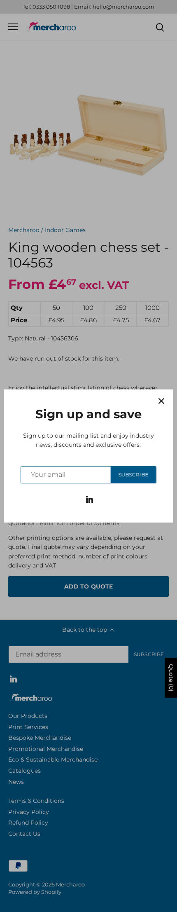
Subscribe (133, 474)
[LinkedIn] (89, 499)
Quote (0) (171, 678)
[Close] (161, 401)
